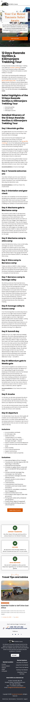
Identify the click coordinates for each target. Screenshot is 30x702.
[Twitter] (18, 634)
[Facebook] (13, 634)
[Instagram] (21, 634)
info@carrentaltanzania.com (17, 687)
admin (16, 617)
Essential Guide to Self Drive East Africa (15, 606)
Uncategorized (5, 603)
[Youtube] (15, 634)
